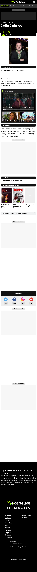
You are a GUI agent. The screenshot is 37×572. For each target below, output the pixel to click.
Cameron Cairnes (17, 181)
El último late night (5, 205)
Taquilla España (14, 6)
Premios (8, 530)
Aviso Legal (13, 541)
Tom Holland (33, 6)
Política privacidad (16, 543)
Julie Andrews (24, 6)
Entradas (8, 537)
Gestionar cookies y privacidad (18, 547)
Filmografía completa (29, 205)
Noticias (8, 518)
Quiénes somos (27, 516)
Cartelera (8, 521)
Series (7, 525)
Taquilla (8, 533)
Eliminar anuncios (19, 10)
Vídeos (7, 528)
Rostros (10, 22)
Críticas (8, 535)
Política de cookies (15, 545)
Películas (8, 523)
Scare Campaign (17, 205)
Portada (3, 22)
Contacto (25, 518)
